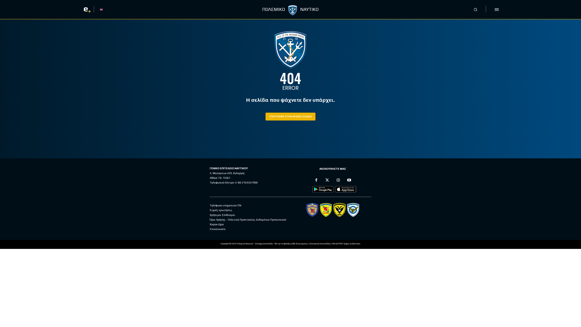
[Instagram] (338, 180)
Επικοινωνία (217, 229)
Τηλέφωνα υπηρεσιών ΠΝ (225, 205)
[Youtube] (349, 180)
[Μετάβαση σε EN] (101, 9)
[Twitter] (327, 180)
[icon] (496, 9)
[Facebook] (316, 180)
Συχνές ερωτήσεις (221, 210)
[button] (475, 9)
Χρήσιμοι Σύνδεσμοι (222, 214)
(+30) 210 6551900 (246, 182)
